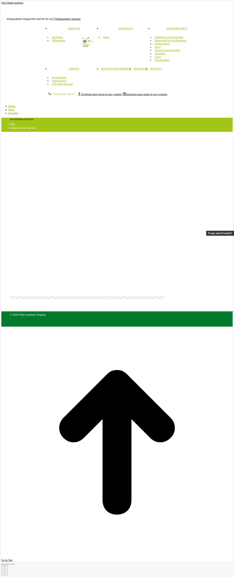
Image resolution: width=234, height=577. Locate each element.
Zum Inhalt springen (12, 2)
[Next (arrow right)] (6, 570)
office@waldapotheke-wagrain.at (28, 15)
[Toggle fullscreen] (9, 564)
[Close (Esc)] (2, 564)
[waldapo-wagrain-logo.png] (87, 297)
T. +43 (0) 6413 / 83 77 (63, 94)
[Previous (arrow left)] (2, 570)
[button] (27, 101)
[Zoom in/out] (13, 564)
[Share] (6, 564)
